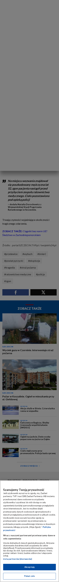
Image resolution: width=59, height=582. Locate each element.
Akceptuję (29, 567)
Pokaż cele (29, 576)
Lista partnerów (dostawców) (17, 559)
